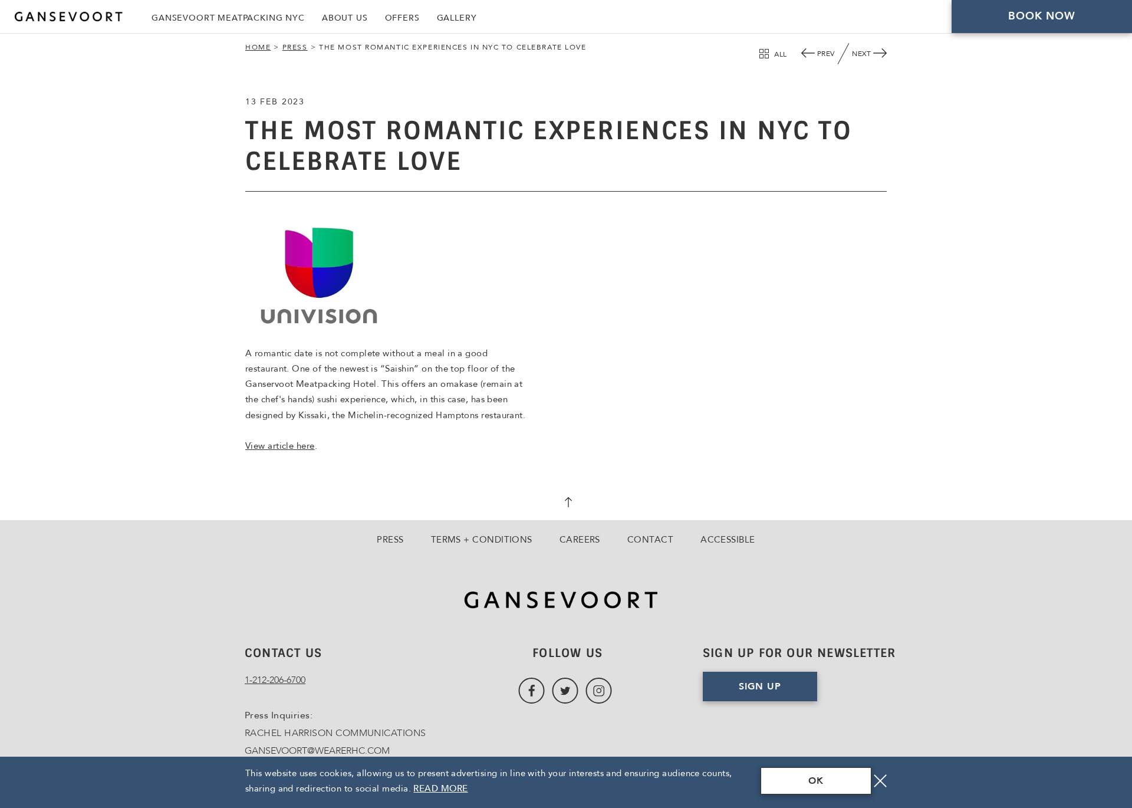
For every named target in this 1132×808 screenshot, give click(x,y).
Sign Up (760, 686)
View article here (280, 446)
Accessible (727, 540)
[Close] (880, 780)
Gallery (457, 18)
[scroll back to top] (566, 504)
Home (258, 47)
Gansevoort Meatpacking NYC (228, 18)
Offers (402, 18)
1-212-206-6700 (275, 680)
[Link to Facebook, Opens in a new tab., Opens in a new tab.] (531, 691)
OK (816, 780)
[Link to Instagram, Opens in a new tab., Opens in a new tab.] (598, 691)
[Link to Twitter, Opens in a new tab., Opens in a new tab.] (565, 691)
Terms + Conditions (481, 540)
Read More (440, 788)
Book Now (1042, 16)
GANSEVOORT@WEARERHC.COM (317, 750)
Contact (650, 540)
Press (295, 47)
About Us (345, 18)
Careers (580, 540)
